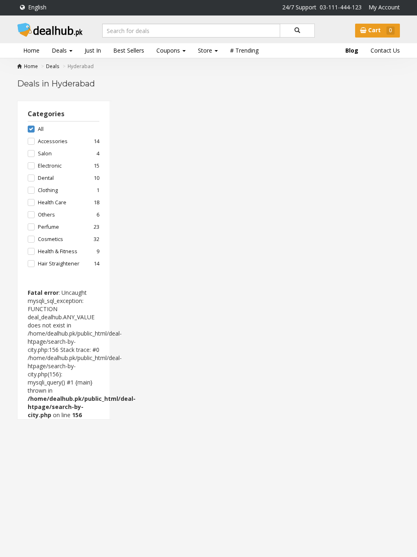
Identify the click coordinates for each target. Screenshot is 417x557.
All (41, 129)
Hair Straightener (58, 263)
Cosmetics (50, 239)
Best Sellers (128, 50)
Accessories (53, 141)
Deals (52, 66)
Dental (46, 178)
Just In (93, 50)
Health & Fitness (57, 251)
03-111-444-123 (341, 7)
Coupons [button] (169, 50)
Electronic (49, 165)
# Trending (244, 50)
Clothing (48, 190)
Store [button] (206, 50)
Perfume (48, 226)
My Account (384, 7)
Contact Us (385, 50)
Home (31, 50)
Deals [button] (60, 50)
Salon (45, 153)
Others (46, 214)
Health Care (52, 202)
